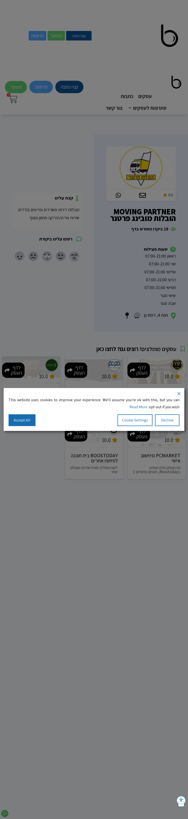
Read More (138, 407)
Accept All (22, 419)
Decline (167, 419)
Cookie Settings (135, 419)
